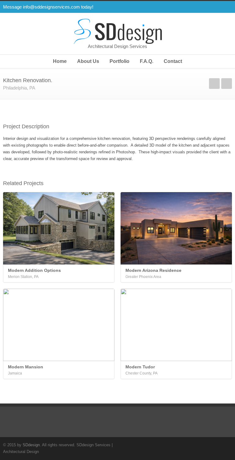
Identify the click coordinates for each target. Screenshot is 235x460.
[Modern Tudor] (176, 325)
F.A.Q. (146, 61)
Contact (173, 61)
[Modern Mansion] (58, 325)
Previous (214, 83)
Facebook (201, 7)
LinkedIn (226, 7)
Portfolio (119, 61)
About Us (88, 61)
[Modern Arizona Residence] (176, 228)
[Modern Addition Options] (58, 228)
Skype (213, 7)
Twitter (189, 7)
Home (60, 61)
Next (226, 83)
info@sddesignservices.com (51, 6)
